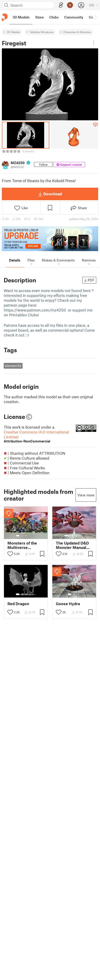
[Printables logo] (4, 17)
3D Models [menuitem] (21, 17)
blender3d (13, 366)
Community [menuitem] (73, 17)
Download (52, 193)
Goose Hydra (68, 603)
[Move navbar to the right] (95, 17)
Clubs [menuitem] (54, 17)
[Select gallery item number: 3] (26, 536)
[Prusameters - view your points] (70, 5)
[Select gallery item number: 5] (33, 536)
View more (85, 495)
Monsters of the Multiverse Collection (22, 545)
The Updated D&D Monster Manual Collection (72, 545)
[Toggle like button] (10, 554)
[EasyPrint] (60, 5)
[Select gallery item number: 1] (18, 536)
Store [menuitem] (39, 17)
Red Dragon (18, 603)
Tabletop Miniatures (42, 32)
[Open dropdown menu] (93, 42)
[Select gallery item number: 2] (22, 536)
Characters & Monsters (77, 32)
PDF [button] (91, 280)
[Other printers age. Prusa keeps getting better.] (50, 238)
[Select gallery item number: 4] (30, 536)
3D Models (13, 32)
